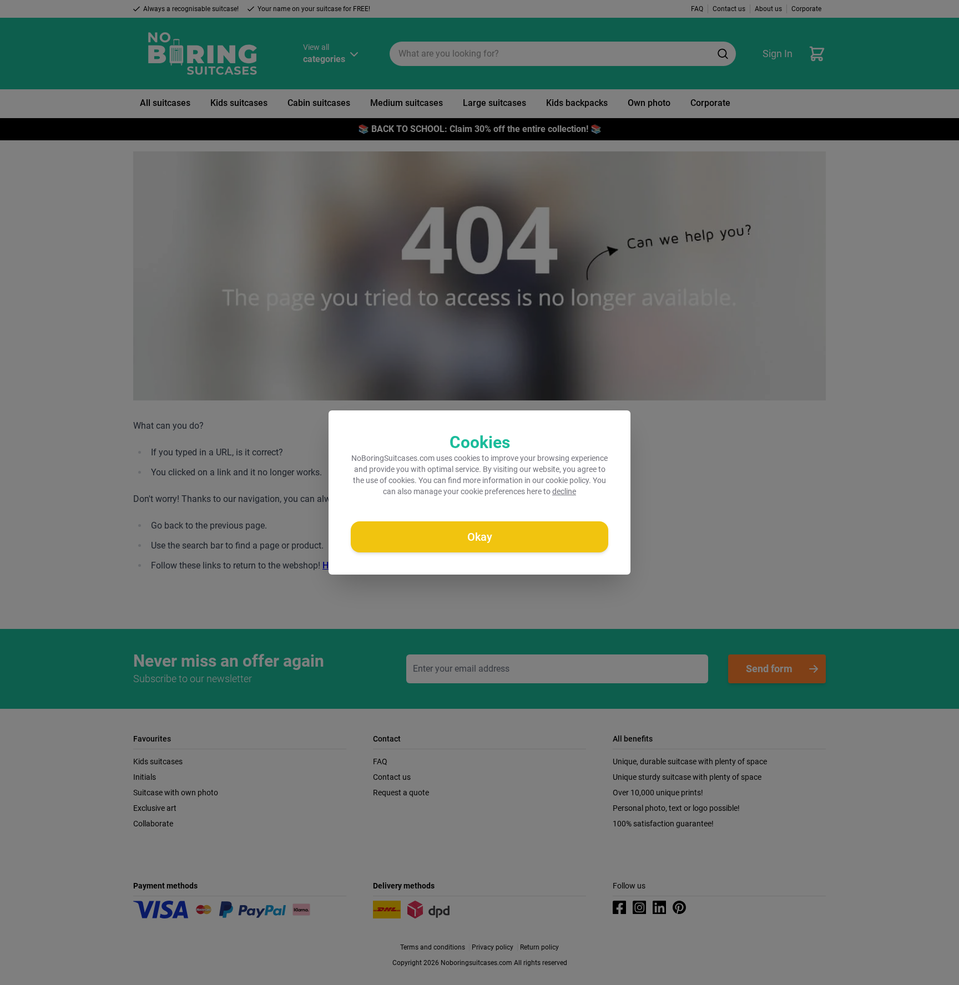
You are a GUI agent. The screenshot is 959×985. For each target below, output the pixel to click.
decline (564, 491)
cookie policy (567, 480)
